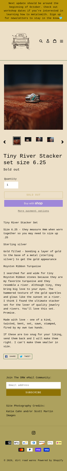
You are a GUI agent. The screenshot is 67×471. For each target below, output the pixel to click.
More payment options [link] (33, 211)
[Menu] (61, 41)
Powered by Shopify (50, 460)
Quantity (10, 179)
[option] (16, 141)
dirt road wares (25, 460)
